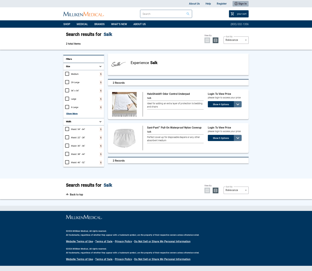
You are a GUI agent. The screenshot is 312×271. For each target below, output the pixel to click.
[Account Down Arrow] (238, 104)
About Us (194, 3)
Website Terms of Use (79, 241)
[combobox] (236, 40)
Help (208, 3)
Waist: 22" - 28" (78, 137)
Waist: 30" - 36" (78, 146)
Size (68, 66)
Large (73, 99)
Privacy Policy (123, 241)
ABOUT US (139, 24)
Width (68, 121)
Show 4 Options (221, 104)
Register (222, 3)
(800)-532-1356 (240, 24)
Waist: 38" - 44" (78, 154)
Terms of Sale (103, 241)
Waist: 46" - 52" (78, 162)
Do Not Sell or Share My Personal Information (162, 241)
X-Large (74, 107)
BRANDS (99, 24)
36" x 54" (75, 90)
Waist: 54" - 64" (78, 129)
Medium (75, 74)
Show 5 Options (221, 138)
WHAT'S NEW (119, 24)
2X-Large (75, 82)
